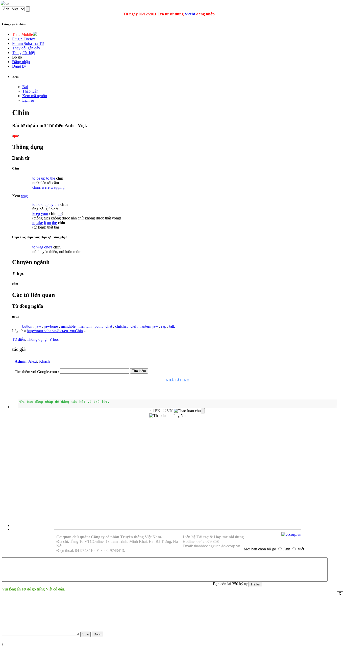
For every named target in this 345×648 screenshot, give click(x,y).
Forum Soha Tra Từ (28, 43)
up (43, 178)
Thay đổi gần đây (26, 48)
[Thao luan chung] (189, 411)
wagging (57, 187)
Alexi (32, 361)
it (45, 222)
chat (109, 326)
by (52, 204)
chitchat (121, 326)
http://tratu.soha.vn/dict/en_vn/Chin (55, 331)
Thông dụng (36, 339)
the (52, 178)
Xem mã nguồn (34, 96)
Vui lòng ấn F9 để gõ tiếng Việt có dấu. (33, 589)
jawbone (51, 326)
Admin (21, 361)
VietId (190, 14)
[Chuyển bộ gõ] (3, 3)
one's (48, 247)
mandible (68, 326)
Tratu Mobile (22, 34)
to (33, 178)
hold (39, 204)
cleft (134, 326)
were (46, 187)
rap (163, 326)
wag (24, 196)
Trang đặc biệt (23, 52)
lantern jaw (149, 326)
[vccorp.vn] (291, 534)
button (27, 326)
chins (36, 187)
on (49, 222)
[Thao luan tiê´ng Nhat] (168, 415)
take (39, 222)
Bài (25, 86)
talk (172, 326)
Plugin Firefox (23, 39)
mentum (85, 326)
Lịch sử (28, 100)
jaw (38, 326)
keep (36, 213)
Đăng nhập (21, 62)
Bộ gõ (17, 57)
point (98, 326)
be (38, 178)
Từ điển (18, 339)
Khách (44, 361)
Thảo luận (30, 91)
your (44, 213)
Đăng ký (19, 66)
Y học (54, 339)
